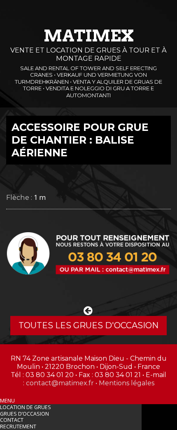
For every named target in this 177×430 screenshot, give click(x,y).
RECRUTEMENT (18, 426)
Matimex (89, 36)
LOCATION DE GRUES (25, 407)
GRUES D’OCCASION (24, 413)
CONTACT (11, 419)
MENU (7, 400)
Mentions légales (126, 383)
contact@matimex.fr (60, 383)
